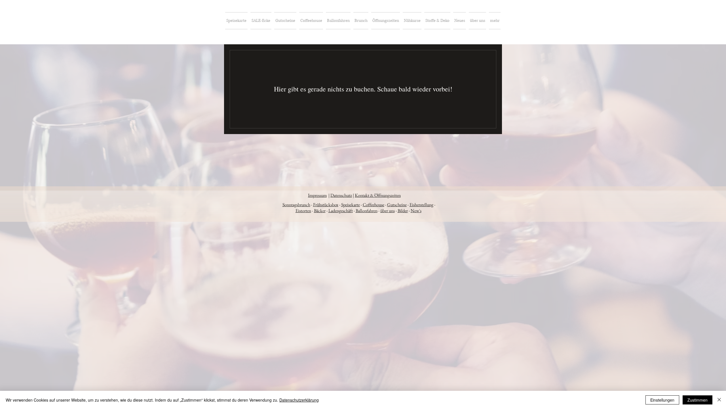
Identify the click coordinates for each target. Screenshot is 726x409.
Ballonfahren (366, 211)
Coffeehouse (373, 205)
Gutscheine (397, 205)
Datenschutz (341, 195)
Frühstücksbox (325, 205)
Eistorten (303, 211)
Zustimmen (697, 400)
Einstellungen (662, 400)
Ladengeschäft (340, 211)
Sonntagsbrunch (296, 205)
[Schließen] (719, 399)
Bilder (403, 211)
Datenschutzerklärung (299, 400)
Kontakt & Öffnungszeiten (378, 195)
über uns (387, 211)
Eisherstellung (421, 205)
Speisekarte (350, 205)
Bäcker (320, 211)
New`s (416, 211)
